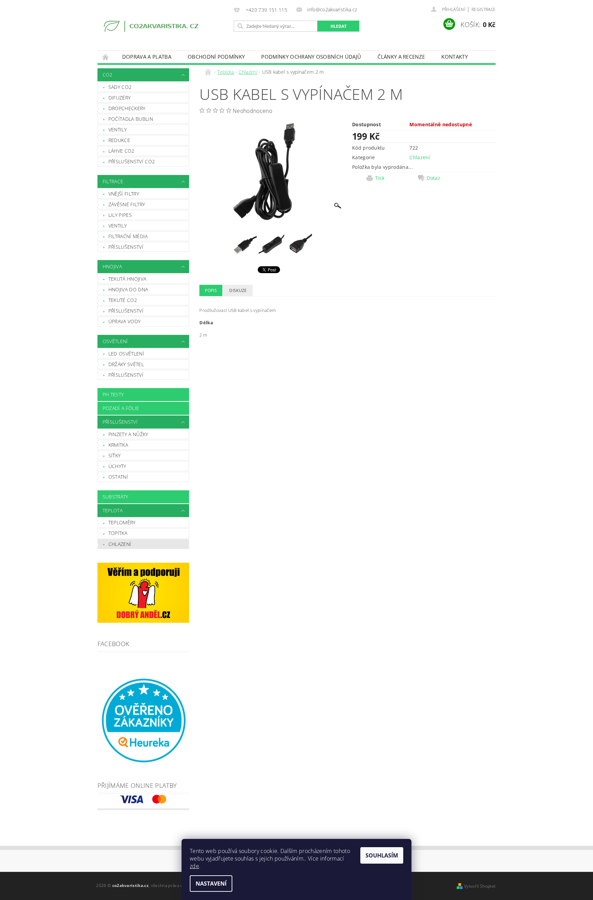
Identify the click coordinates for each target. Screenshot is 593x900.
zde (194, 866)
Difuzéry (119, 97)
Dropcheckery (127, 108)
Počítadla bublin (130, 119)
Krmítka (118, 445)
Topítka (117, 533)
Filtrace (113, 181)
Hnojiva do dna (128, 289)
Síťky (114, 455)
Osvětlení (115, 341)
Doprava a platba (146, 56)
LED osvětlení (126, 353)
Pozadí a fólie (121, 408)
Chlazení (119, 544)
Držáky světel (126, 364)
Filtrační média (128, 236)
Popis (211, 290)
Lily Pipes (120, 215)
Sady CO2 (120, 87)
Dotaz (433, 178)
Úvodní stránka (105, 57)
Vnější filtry (123, 193)
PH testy (113, 394)
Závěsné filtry (126, 204)
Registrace (484, 9)
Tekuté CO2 (122, 300)
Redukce (119, 140)
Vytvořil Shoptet (480, 886)
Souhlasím (381, 855)
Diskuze (238, 290)
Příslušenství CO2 (131, 161)
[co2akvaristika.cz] (152, 27)
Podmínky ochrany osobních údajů (311, 56)
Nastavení (211, 883)
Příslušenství (125, 247)
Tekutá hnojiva (127, 279)
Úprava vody (124, 321)
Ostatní (118, 477)
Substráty (115, 496)
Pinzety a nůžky (128, 434)
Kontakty (454, 56)
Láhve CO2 (121, 151)
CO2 (108, 74)
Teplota (113, 510)
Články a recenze (401, 56)
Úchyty (117, 466)
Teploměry (122, 522)
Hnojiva (112, 266)
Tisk (379, 178)
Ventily (117, 129)
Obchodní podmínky (216, 56)
